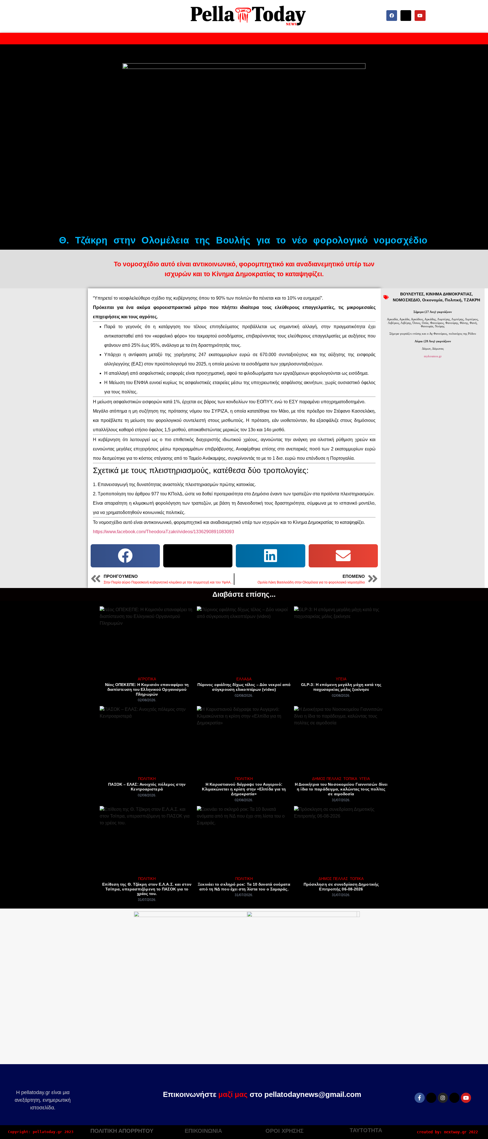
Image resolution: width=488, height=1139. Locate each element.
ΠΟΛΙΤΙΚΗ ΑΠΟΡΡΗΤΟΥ (121, 1131)
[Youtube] (420, 15)
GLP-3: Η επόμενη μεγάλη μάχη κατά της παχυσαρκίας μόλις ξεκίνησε (341, 687)
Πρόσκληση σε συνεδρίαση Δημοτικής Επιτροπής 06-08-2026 (341, 886)
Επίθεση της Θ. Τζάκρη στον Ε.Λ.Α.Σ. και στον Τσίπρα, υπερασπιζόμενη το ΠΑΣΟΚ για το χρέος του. (146, 889)
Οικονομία (432, 300)
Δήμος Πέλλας (326, 779)
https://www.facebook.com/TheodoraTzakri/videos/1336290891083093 (163, 531)
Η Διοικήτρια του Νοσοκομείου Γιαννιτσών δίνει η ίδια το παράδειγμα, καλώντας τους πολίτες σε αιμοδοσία (341, 789)
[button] (125, 556)
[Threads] (454, 1098)
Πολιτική (453, 300)
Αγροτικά (147, 679)
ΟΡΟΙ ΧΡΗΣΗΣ (284, 1131)
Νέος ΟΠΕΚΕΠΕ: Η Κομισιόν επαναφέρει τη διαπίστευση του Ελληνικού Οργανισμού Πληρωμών (147, 689)
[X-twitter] (405, 15)
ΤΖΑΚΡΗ (472, 300)
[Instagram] (443, 1098)
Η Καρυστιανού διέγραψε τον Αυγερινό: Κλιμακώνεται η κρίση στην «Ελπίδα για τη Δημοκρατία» (244, 789)
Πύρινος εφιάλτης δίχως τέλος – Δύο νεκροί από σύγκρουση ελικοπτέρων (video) (244, 687)
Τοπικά (350, 779)
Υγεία (341, 679)
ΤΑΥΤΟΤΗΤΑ (366, 1130)
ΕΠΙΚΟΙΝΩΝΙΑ (203, 1131)
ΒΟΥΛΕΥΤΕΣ (412, 294)
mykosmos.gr (433, 356)
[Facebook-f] (420, 1098)
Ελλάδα (244, 679)
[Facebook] (391, 15)
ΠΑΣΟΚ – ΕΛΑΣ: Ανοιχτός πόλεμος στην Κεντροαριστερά (147, 786)
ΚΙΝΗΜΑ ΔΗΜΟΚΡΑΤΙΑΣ (449, 294)
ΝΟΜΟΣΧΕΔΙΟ (406, 300)
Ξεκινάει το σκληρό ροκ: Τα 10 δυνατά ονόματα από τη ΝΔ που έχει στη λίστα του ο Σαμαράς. (244, 886)
